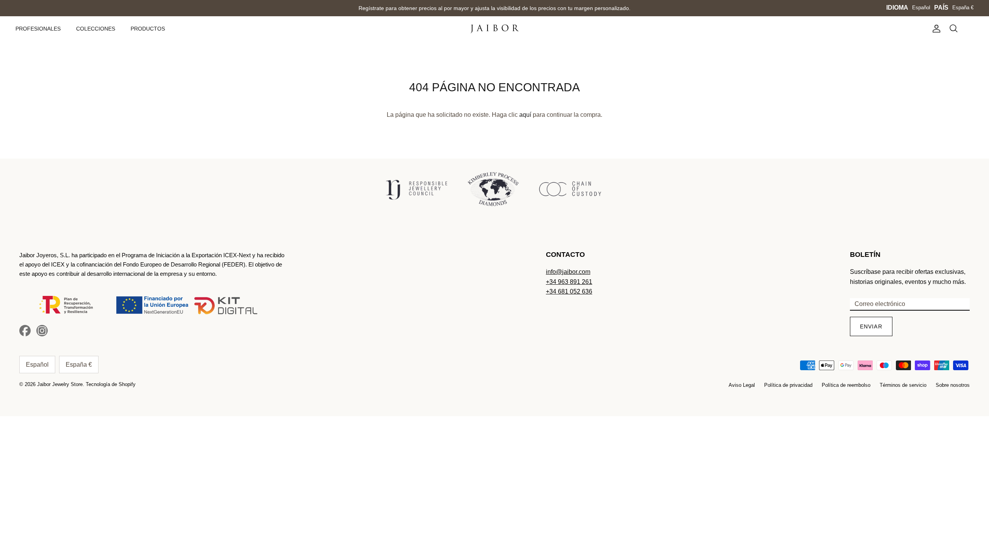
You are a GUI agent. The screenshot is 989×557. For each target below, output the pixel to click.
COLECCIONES (95, 29)
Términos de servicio (903, 385)
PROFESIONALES (38, 29)
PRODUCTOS (148, 29)
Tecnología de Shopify (111, 384)
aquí (525, 114)
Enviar (871, 326)
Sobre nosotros (953, 385)
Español (921, 7)
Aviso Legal (742, 385)
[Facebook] (25, 331)
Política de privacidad (788, 385)
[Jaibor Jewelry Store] (495, 28)
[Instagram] (42, 331)
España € (963, 7)
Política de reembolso (846, 385)
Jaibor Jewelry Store (60, 384)
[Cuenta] (935, 28)
